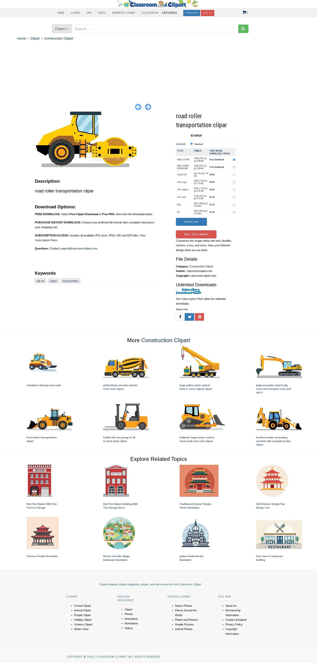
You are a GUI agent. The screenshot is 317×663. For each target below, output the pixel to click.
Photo (102, 12)
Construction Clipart (58, 38)
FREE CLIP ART (183, 159)
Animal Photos (183, 629)
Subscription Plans (192, 298)
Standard (199, 144)
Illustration (150, 12)
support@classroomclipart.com (78, 248)
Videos (129, 628)
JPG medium (182, 189)
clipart (53, 280)
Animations (131, 618)
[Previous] (138, 107)
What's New (81, 629)
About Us (231, 605)
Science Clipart (83, 624)
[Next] (148, 107)
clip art (40, 280)
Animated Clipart (123, 12)
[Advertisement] (158, 69)
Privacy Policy (234, 624)
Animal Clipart (82, 610)
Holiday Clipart (83, 619)
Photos (129, 614)
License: (181, 144)
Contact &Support (236, 619)
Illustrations (131, 623)
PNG (89, 12)
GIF (178, 212)
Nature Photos (183, 605)
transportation (70, 280)
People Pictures (184, 624)
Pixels (197, 150)
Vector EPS (182, 174)
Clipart (76, 12)
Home (61, 12)
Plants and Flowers (186, 619)
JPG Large (181, 182)
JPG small (181, 197)
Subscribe (191, 13)
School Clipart (82, 605)
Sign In (207, 13)
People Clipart (82, 615)
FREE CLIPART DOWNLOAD (183, 167)
